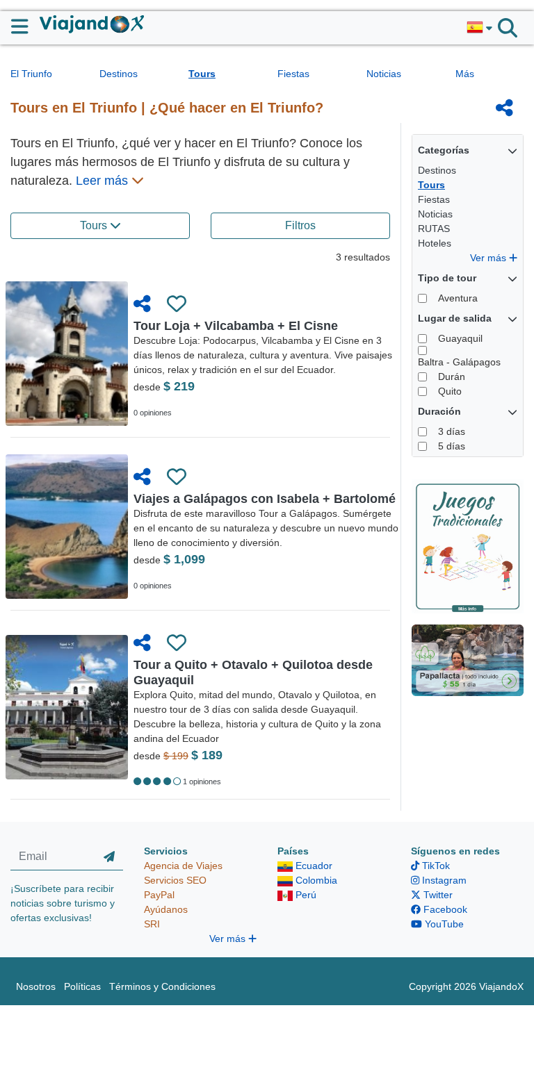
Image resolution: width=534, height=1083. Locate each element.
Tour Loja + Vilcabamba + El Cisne (236, 326)
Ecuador (312, 865)
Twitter (437, 894)
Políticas (82, 986)
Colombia (315, 880)
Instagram (443, 880)
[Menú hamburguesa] (25, 26)
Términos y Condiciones (162, 986)
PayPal (159, 894)
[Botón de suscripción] (109, 857)
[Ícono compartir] (504, 107)
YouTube (443, 923)
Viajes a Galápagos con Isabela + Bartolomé (265, 499)
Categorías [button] (443, 150)
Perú (304, 894)
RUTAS (434, 228)
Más (464, 73)
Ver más (489, 257)
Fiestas (293, 73)
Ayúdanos (166, 909)
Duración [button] (439, 411)
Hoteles (434, 243)
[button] (479, 27)
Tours (202, 73)
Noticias (383, 73)
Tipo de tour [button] (447, 277)
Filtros (300, 225)
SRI (152, 923)
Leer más (103, 181)
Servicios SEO (175, 880)
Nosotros (36, 986)
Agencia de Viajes (183, 865)
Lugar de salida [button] (455, 318)
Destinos (118, 73)
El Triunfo (31, 73)
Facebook (444, 909)
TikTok (434, 865)
